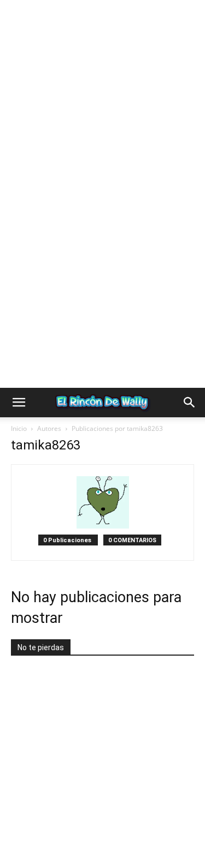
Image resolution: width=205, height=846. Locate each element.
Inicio (19, 408)
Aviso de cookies (73, 813)
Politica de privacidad (62, 802)
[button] (18, 383)
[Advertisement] (102, 102)
